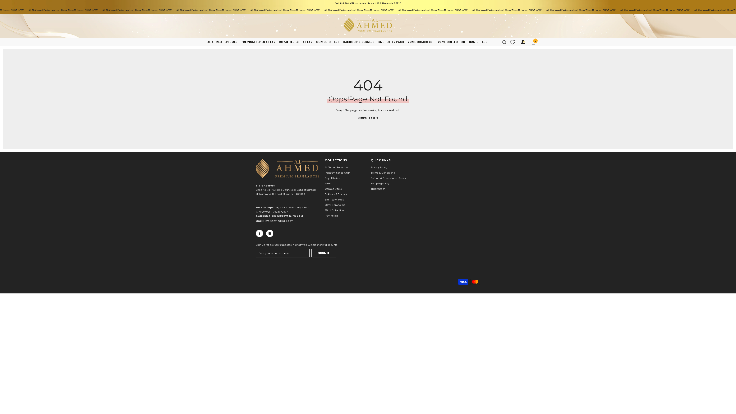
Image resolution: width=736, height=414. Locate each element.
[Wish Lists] (512, 42)
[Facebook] (259, 233)
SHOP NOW (77, 10)
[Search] (504, 42)
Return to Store (368, 117)
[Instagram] (269, 233)
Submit (324, 253)
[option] (368, 3)
